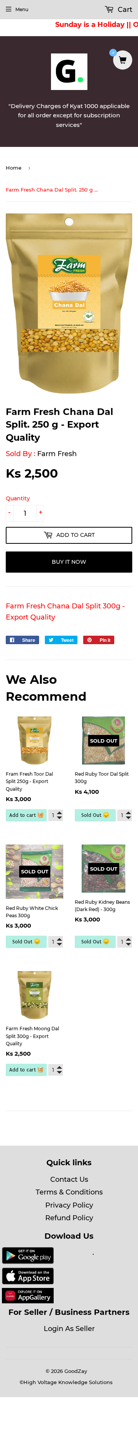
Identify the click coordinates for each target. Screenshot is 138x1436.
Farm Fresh (57, 454)
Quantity (18, 498)
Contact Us (69, 1179)
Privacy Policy (69, 1205)
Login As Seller (69, 1328)
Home (13, 168)
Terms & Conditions (69, 1192)
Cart (124, 9)
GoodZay (75, 1371)
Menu (21, 9)
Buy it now (69, 561)
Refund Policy (69, 1218)
